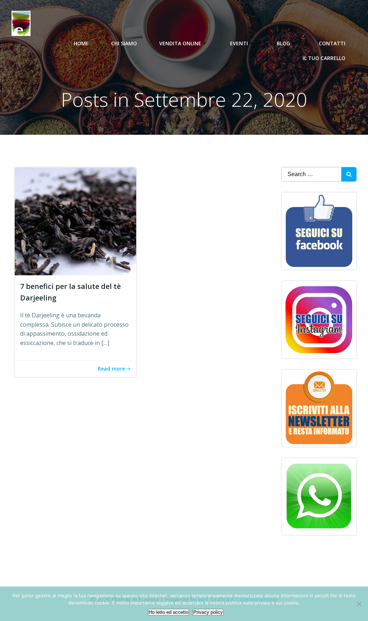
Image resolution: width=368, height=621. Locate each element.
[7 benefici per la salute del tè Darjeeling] (75, 221)
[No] (359, 603)
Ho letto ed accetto (168, 612)
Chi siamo (124, 43)
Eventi (239, 43)
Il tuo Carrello (324, 58)
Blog (283, 43)
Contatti (332, 43)
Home (81, 43)
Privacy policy (208, 612)
